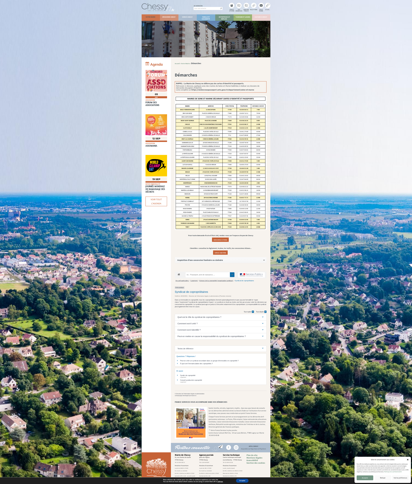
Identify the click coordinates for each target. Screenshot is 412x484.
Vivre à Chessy (187, 17)
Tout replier (248, 312)
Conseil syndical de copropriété (191, 380)
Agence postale (206, 455)
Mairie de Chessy (182, 455)
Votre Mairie (150, 17)
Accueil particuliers (182, 281)
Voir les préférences (400, 478)
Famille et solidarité (206, 18)
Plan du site (252, 455)
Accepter (365, 478)
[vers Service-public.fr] (251, 275)
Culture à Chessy (260, 17)
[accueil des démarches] (178, 274)
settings (220, 482)
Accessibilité (252, 460)
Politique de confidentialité (393, 472)
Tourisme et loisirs (242, 17)
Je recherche (198, 6)
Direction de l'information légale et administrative (190, 394)
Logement (194, 281)
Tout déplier (260, 312)
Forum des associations (152, 103)
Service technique (231, 455)
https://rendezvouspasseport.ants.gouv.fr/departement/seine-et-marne (222, 90)
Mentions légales (254, 457)
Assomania (151, 145)
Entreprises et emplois (224, 18)
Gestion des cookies (255, 463)
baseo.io (193, 395)
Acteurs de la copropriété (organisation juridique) (216, 281)
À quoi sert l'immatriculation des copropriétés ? (196, 363)
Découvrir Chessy (169, 17)
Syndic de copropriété (187, 375)
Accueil (177, 63)
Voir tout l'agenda (156, 201)
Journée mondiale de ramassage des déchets (155, 189)
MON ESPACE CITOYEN (220, 239)
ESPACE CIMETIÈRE (220, 252)
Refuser (382, 478)
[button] (408, 460)
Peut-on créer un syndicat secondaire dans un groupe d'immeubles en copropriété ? (209, 361)
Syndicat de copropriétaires (244, 281)
